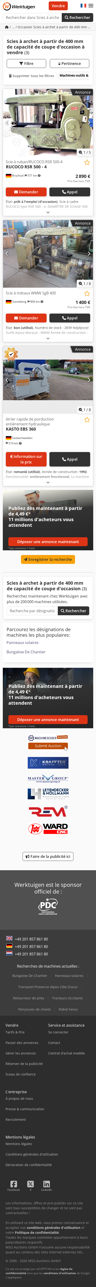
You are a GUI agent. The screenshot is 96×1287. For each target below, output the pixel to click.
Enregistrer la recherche (49, 559)
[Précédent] (7, 123)
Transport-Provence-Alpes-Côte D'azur (48, 987)
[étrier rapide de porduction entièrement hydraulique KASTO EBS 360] (48, 380)
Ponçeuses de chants (34, 1009)
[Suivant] (89, 123)
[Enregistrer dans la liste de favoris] (87, 162)
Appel (72, 191)
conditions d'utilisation (60, 1273)
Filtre (28, 63)
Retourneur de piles (28, 998)
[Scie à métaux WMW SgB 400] (48, 254)
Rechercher (79, 17)
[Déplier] (48, 212)
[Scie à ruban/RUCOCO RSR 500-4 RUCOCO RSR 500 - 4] (48, 123)
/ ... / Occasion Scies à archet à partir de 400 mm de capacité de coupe (51, 27)
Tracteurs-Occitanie (67, 998)
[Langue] (83, 5)
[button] (91, 5)
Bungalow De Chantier (26, 651)
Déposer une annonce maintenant (48, 541)
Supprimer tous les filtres (33, 76)
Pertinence (71, 63)
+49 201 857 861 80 (31, 939)
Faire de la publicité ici (50, 856)
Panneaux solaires (23, 642)
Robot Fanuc (68, 1009)
